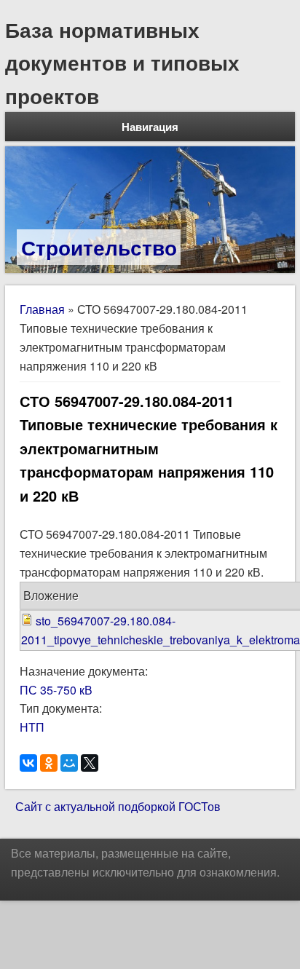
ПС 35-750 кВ (56, 689)
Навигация (150, 127)
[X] (89, 763)
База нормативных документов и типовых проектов (122, 63)
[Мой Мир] (69, 763)
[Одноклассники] (49, 763)
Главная (42, 309)
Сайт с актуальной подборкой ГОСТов (118, 806)
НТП (32, 727)
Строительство (99, 247)
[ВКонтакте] (28, 763)
